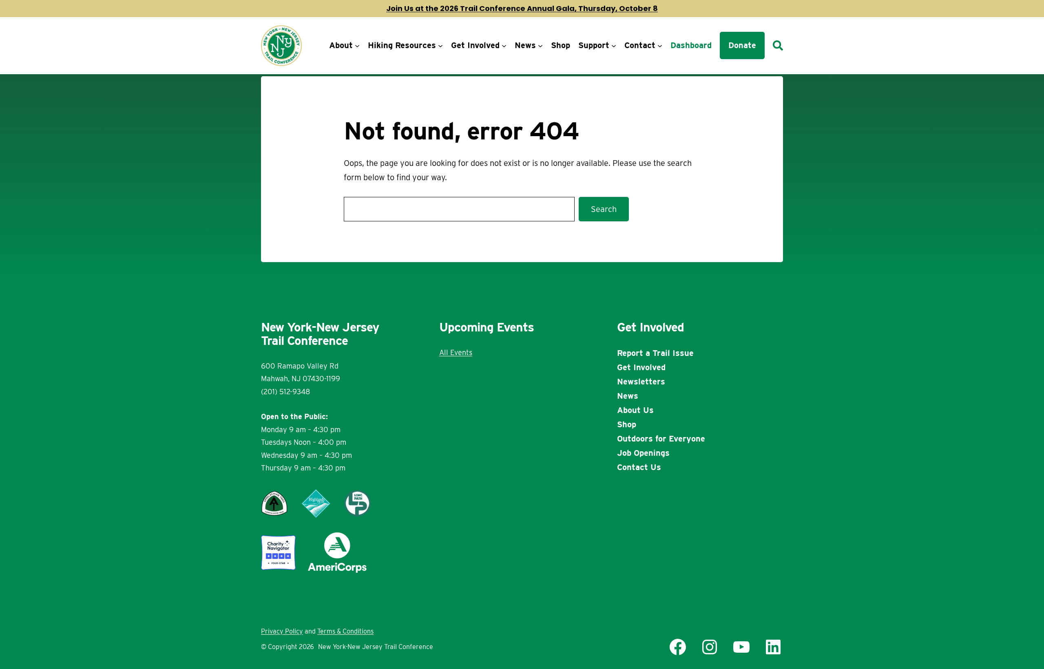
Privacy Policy (282, 631)
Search (604, 209)
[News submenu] (540, 45)
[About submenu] (357, 45)
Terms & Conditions (345, 631)
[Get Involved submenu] (504, 45)
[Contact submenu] (659, 45)
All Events (455, 352)
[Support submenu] (613, 45)
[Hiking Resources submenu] (440, 45)
